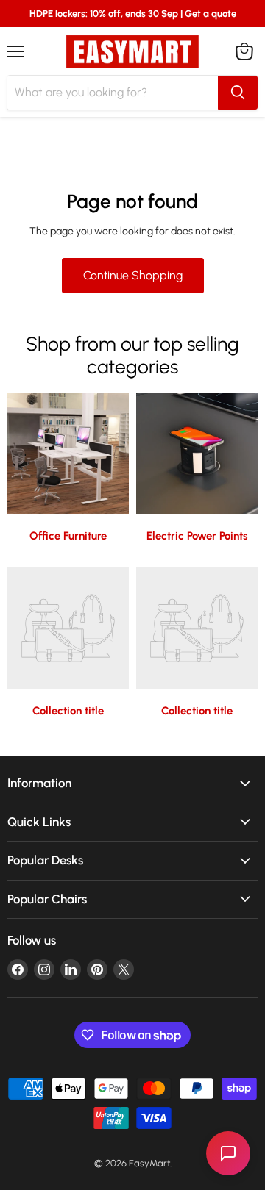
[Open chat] (228, 1153)
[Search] (238, 93)
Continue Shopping (133, 275)
